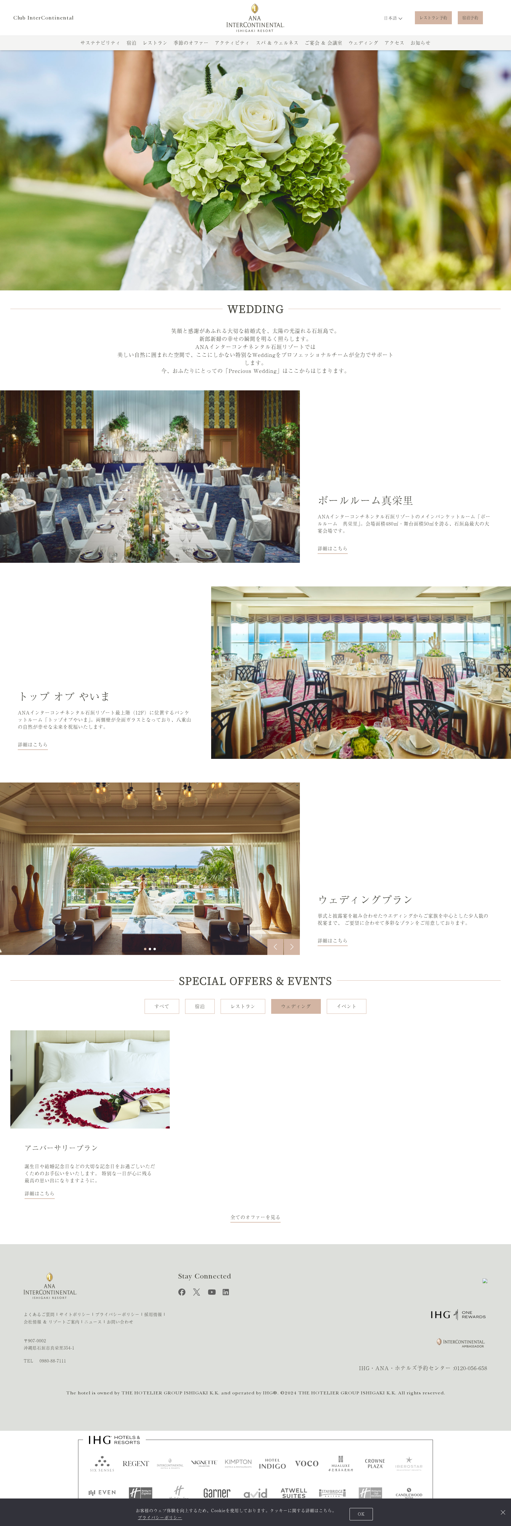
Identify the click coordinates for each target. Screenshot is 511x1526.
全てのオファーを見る (255, 1217)
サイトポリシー (74, 1314)
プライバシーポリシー (160, 1518)
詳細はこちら (333, 548)
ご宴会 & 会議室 (323, 43)
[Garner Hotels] (217, 1493)
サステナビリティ (100, 43)
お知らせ (420, 43)
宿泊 (132, 43)
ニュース (93, 1322)
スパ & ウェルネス (277, 43)
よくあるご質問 (39, 1314)
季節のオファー (191, 43)
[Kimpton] (238, 1463)
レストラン (155, 43)
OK (361, 1514)
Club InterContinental (43, 17)
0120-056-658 (470, 1368)
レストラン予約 (433, 18)
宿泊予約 (470, 18)
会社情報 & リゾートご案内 (52, 1322)
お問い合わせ (120, 1322)
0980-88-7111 (53, 1361)
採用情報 (153, 1314)
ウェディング (363, 43)
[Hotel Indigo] (272, 1463)
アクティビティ (232, 43)
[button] (275, 947)
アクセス (394, 43)
